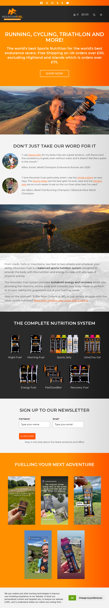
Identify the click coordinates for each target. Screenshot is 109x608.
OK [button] (72, 598)
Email (56, 419)
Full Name (24, 419)
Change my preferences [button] (90, 598)
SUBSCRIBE (27, 436)
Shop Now (54, 73)
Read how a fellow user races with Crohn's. (61, 300)
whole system (85, 177)
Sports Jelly (34, 155)
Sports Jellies (40, 181)
